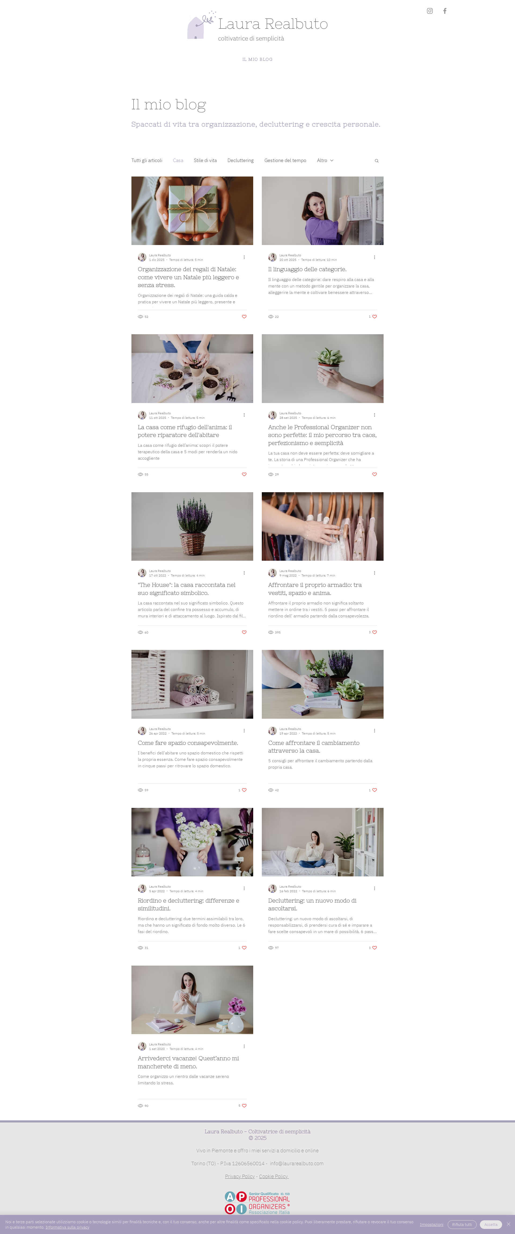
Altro (322, 160)
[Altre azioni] (246, 257)
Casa (178, 160)
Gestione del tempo (285, 160)
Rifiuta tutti (462, 1224)
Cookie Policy (274, 1176)
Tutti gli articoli (146, 160)
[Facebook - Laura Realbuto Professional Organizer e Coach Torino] (445, 11)
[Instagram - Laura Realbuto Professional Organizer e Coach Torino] (430, 11)
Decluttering (240, 160)
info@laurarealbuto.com (297, 1163)
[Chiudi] (508, 1224)
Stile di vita (205, 160)
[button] (376, 161)
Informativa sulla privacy (67, 1227)
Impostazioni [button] (431, 1224)
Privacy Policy (240, 1176)
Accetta (491, 1224)
